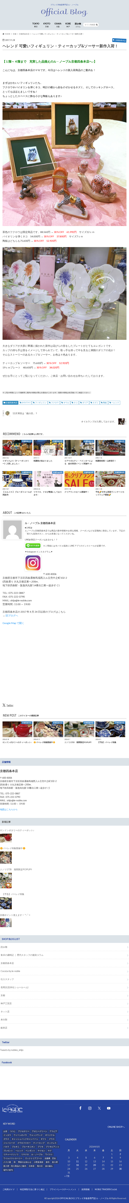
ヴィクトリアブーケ (33, 1158)
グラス (52, 1139)
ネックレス (51, 1143)
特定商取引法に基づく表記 (32, 1189)
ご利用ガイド (9, 1189)
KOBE (68, 25)
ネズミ (95, 402)
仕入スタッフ (7, 979)
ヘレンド (115, 402)
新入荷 (55, 1162)
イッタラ (7, 1135)
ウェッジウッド (36, 1135)
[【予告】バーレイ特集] (6, 903)
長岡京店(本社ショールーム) (14, 987)
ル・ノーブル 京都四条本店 (40, 522)
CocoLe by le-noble (10, 971)
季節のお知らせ (24, 1162)
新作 (48, 1162)
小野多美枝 (38, 1162)
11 (77, 1161)
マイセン (41, 1150)
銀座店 (4, 1027)
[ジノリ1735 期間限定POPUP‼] (6, 880)
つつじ (13, 1131)
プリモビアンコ (52, 1146)
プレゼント (8, 1150)
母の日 (40, 1166)
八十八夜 (7, 1162)
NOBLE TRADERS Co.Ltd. (106, 1189)
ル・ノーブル (37, 1154)
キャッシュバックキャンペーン (25, 1139)
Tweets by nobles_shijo (11, 1050)
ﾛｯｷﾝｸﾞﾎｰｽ (26, 402)
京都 (3, 995)
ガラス (6, 1139)
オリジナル (50, 1135)
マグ (49, 1150)
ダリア (85, 402)
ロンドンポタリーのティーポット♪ (17, 830)
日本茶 (31, 1166)
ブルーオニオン (28, 1146)
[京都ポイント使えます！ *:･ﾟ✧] (6, 922)
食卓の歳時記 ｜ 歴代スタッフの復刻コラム (22, 955)
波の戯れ (49, 1166)
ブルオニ (15, 1146)
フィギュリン (40, 402)
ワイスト (49, 1154)
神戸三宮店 (6, 1003)
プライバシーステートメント (63, 1189)
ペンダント (30, 1150)
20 (94, 1165)
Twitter (9, 705)
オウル (66, 402)
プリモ (40, 1146)
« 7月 (67, 1176)
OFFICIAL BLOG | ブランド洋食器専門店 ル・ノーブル (83, 1198)
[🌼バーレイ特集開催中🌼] (6, 857)
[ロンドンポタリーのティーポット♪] (6, 838)
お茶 (5, 1131)
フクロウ (55, 402)
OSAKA (57, 25)
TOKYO (35, 25)
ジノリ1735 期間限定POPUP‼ (16, 869)
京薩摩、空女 (50, 1158)
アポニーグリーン (39, 1131)
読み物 (78, 25)
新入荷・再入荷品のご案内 (14, 1166)
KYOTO (46, 25)
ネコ (76, 402)
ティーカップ (39, 1143)
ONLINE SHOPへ (116, 1127)
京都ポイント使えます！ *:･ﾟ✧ (15, 915)
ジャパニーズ (9, 1143)
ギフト (43, 1139)
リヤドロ (25, 1154)
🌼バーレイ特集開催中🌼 (12, 848)
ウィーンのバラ (20, 1135)
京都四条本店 (11, 402)
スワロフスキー (24, 1143)
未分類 (4, 1019)
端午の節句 (8, 1170)
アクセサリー (23, 1131)
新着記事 (6, 821)
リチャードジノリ (11, 1154)
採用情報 (85, 1189)
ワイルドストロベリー (12, 1158)
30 (120, 1168)
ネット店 (5, 1011)
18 (77, 1165)
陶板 (105, 402)
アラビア (53, 1131)
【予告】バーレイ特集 (12, 894)
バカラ (6, 1146)
